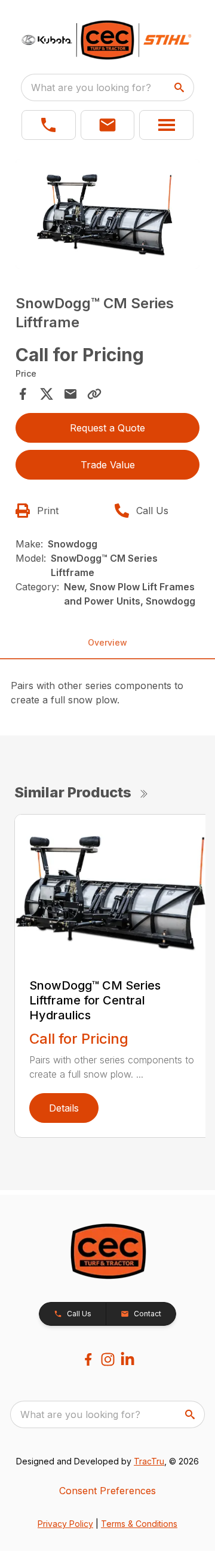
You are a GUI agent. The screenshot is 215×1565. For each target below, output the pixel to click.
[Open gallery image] (107, 214)
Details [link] (64, 1108)
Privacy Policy (65, 1524)
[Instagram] (107, 1359)
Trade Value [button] (108, 465)
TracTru (149, 1461)
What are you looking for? (91, 87)
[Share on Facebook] (23, 394)
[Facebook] (88, 1359)
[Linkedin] (127, 1359)
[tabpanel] (107, 216)
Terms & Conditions (139, 1524)
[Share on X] (46, 394)
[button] (49, 125)
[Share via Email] (70, 394)
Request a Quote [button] (107, 428)
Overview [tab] (107, 642)
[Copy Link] (94, 394)
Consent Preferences (107, 1491)
